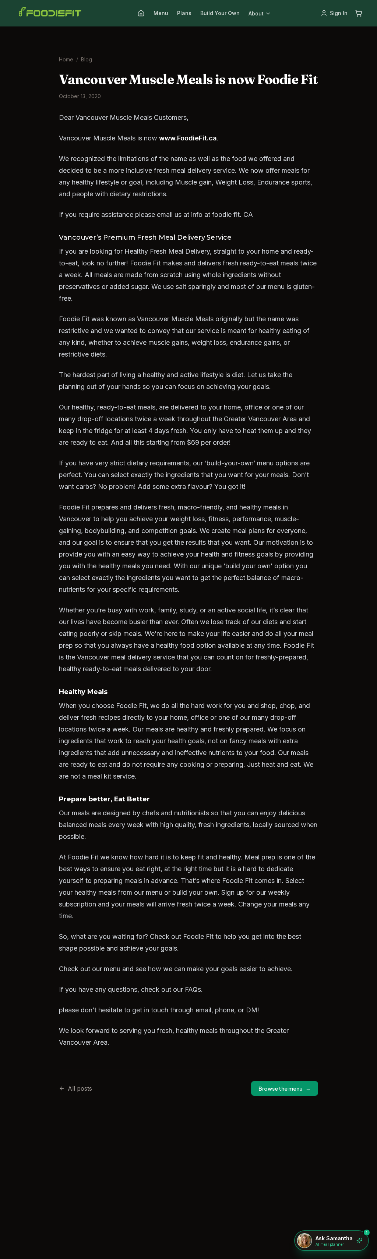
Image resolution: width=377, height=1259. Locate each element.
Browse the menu (284, 1088)
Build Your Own (220, 13)
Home (66, 59)
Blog (86, 59)
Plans (184, 13)
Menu (161, 13)
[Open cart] (358, 13)
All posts (80, 1088)
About (256, 13)
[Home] (141, 13)
